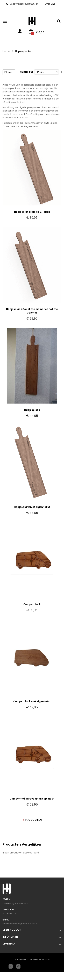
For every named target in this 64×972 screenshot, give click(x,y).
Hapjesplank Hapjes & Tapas (32, 212)
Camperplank (32, 604)
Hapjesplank (32, 410)
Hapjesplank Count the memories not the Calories (32, 310)
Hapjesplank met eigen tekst (32, 507)
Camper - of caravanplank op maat (32, 798)
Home (6, 51)
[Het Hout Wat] (32, 21)
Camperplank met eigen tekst (32, 701)
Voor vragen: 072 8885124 (24, 3)
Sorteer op (26, 71)
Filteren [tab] (8, 72)
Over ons (50, 3)
